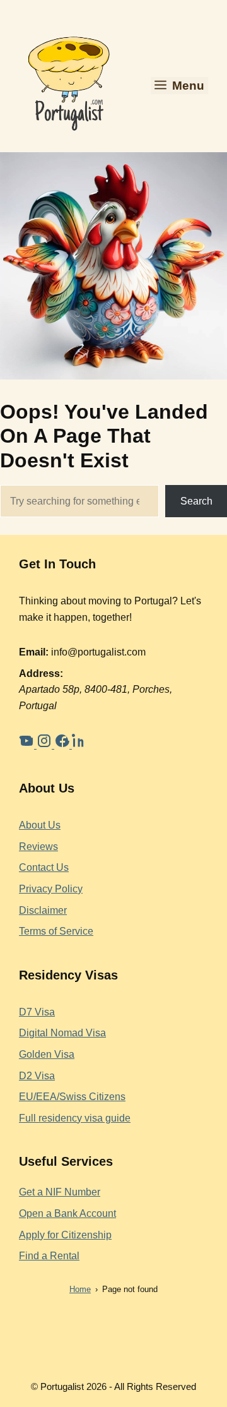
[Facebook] (63, 744)
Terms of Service (56, 931)
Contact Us (44, 867)
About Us (40, 825)
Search (196, 501)
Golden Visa (46, 1054)
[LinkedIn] (79, 744)
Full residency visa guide (75, 1118)
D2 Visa (37, 1075)
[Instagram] (45, 744)
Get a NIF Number (59, 1192)
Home (80, 1289)
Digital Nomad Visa (62, 1032)
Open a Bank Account (67, 1213)
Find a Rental (49, 1255)
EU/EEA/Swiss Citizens (72, 1096)
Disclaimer (43, 910)
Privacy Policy (51, 888)
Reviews (38, 846)
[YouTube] (28, 744)
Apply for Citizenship (65, 1235)
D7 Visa (37, 1012)
